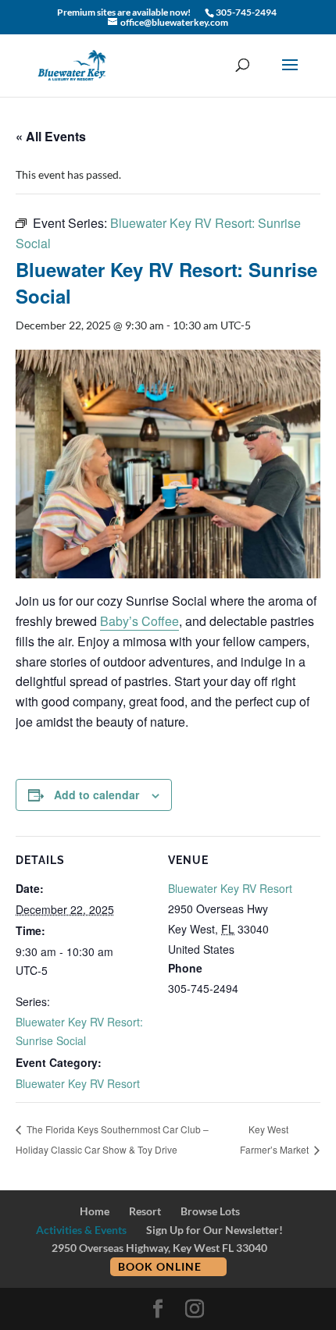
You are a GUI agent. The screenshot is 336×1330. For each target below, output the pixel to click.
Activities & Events (81, 1229)
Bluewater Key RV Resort (78, 1083)
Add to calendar (96, 794)
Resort (145, 1211)
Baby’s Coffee (139, 621)
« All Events (51, 136)
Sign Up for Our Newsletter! (214, 1229)
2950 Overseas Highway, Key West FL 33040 (159, 1247)
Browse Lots (210, 1211)
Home (94, 1211)
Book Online (160, 1266)
